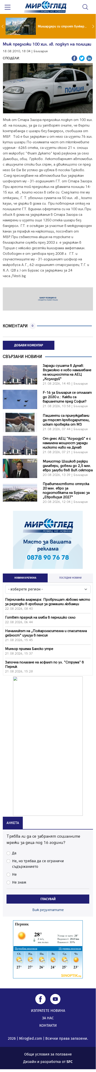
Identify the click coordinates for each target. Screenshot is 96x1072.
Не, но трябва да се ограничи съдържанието (38, 864)
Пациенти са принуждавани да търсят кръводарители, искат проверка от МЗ (66, 420)
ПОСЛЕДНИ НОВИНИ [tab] (70, 578)
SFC (69, 1061)
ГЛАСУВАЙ (48, 899)
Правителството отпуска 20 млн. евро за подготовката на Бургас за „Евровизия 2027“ (66, 490)
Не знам (19, 882)
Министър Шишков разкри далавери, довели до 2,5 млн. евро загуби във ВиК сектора (68, 465)
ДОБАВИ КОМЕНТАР (28, 345)
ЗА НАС (48, 1018)
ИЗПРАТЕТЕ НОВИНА (48, 1010)
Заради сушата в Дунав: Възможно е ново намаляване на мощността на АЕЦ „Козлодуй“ (67, 372)
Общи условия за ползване (48, 1054)
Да (14, 853)
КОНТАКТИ (48, 1025)
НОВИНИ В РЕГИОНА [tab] (25, 578)
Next (93, 26)
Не (14, 874)
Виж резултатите (48, 910)
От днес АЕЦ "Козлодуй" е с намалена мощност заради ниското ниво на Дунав (67, 443)
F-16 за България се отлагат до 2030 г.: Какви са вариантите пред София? (67, 397)
